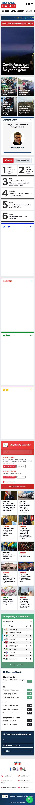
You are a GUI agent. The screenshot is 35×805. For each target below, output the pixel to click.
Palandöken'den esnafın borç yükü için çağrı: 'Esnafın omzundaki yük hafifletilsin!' (9, 507)
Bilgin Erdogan (17, 147)
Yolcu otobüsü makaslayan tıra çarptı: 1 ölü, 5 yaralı (20, 206)
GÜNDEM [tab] (8, 160)
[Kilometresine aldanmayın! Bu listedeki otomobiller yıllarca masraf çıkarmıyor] (26, 495)
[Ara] (29, 4)
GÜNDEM (5, 11)
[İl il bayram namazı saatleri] (26, 546)
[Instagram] (17, 769)
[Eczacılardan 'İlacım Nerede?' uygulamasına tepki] (9, 591)
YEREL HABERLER (17, 11)
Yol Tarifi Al (21, 466)
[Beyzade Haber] (8, 4)
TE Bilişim (22, 802)
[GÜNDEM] (31, 281)
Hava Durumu (8, 776)
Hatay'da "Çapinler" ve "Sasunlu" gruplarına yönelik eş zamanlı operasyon (20, 183)
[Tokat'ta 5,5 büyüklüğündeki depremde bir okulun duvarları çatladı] (26, 566)
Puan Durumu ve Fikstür (7, 782)
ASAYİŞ (9, 167)
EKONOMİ (12, 191)
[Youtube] (21, 769)
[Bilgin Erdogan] (17, 138)
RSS (5, 796)
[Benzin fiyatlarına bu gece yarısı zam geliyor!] (9, 546)
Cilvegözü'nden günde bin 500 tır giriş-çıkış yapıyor (20, 194)
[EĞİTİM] (31, 227)
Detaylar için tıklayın (17, 665)
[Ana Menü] (32, 4)
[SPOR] (31, 390)
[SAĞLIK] (31, 335)
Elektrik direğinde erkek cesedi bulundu (29, 172)
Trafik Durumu (25, 776)
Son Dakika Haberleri (9, 787)
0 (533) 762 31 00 (10, 466)
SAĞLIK (29, 11)
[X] (14, 769)
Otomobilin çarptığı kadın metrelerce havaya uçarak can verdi (11, 172)
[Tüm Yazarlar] (31, 120)
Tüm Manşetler (25, 780)
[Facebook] (10, 769)
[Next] (24, 769)
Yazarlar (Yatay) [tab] (10, 120)
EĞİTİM (6, 227)
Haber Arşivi (24, 787)
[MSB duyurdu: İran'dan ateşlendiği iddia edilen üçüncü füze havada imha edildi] (9, 566)
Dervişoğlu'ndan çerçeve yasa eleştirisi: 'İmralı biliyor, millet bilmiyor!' (8, 532)
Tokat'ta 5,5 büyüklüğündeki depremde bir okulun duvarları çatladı (25, 578)
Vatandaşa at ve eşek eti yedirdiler (18, 217)
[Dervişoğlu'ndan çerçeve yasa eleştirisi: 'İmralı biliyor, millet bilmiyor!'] (9, 520)
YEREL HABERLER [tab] (22, 160)
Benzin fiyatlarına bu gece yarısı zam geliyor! (9, 556)
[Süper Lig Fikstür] (31, 672)
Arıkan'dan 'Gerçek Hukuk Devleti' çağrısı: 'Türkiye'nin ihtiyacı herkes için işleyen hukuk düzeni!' (26, 533)
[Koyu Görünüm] (26, 4)
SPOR (5, 390)
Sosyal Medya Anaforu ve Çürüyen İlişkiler (17, 126)
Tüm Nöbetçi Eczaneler (18, 486)
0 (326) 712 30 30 (10, 477)
